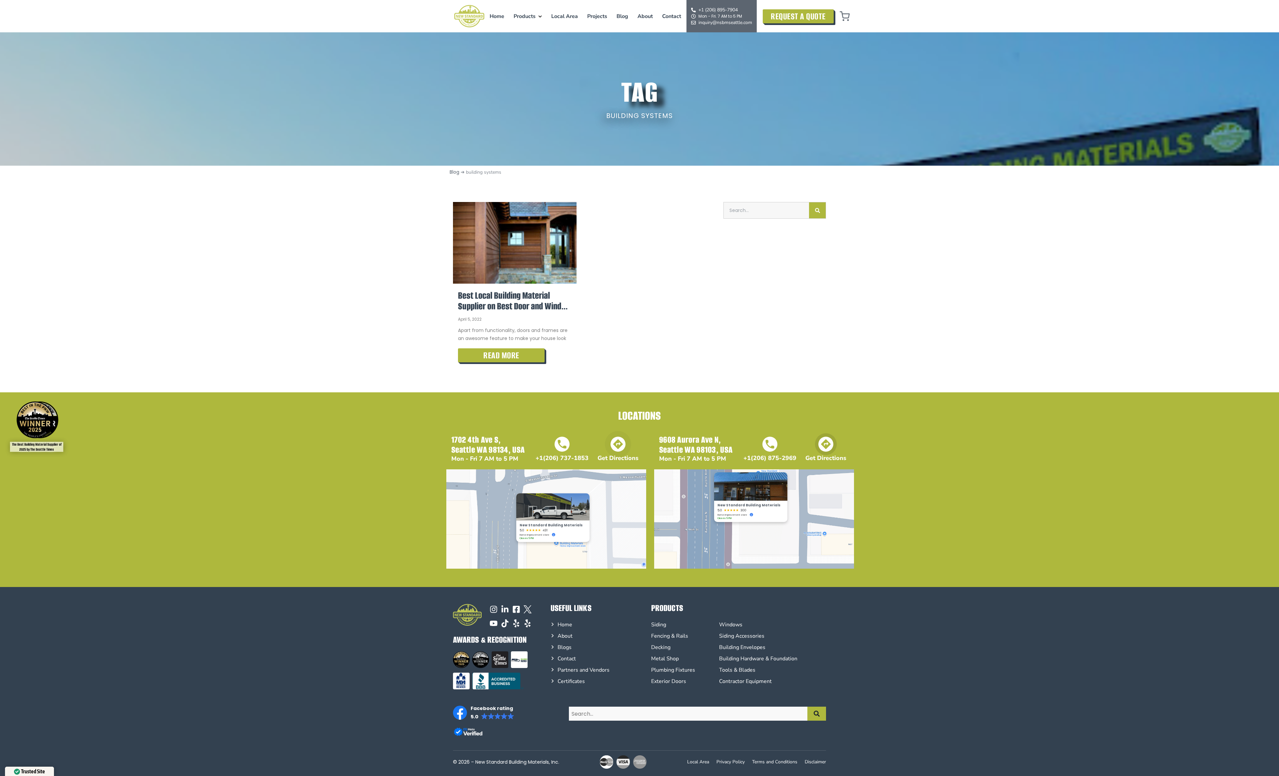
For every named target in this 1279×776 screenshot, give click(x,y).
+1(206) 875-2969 (769, 458)
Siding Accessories (741, 636)
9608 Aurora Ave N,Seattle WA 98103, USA (695, 445)
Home (497, 16)
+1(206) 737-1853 (562, 458)
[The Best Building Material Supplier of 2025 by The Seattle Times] (35, 420)
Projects (597, 16)
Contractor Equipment (745, 681)
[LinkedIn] (505, 609)
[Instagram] (494, 609)
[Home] (469, 16)
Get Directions (618, 458)
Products (525, 16)
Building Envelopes (742, 647)
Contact (671, 16)
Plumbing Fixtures (673, 670)
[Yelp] (516, 623)
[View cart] (845, 16)
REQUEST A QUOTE (798, 16)
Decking (660, 647)
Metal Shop (665, 658)
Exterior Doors (668, 681)
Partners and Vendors (584, 670)
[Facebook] (516, 609)
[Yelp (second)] (528, 623)
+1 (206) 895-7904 (718, 10)
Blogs (565, 647)
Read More (501, 355)
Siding (658, 624)
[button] (483, 713)
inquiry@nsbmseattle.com (725, 22)
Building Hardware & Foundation (758, 658)
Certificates (571, 681)
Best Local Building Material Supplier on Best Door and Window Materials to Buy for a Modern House (515, 301)
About (645, 16)
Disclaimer (815, 762)
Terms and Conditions (774, 762)
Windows (730, 624)
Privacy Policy (730, 762)
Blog (622, 16)
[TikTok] (505, 623)
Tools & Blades (737, 670)
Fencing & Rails (669, 636)
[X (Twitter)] (528, 609)
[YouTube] (494, 623)
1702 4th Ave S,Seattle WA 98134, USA (488, 445)
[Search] (817, 210)
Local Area (564, 16)
